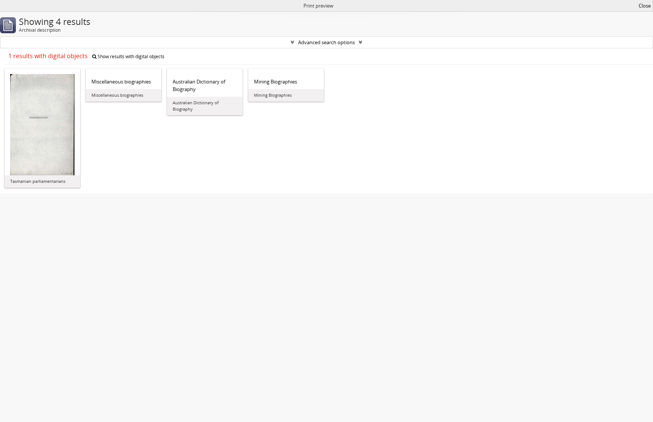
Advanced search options (326, 42)
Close (645, 5)
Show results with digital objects (130, 56)
